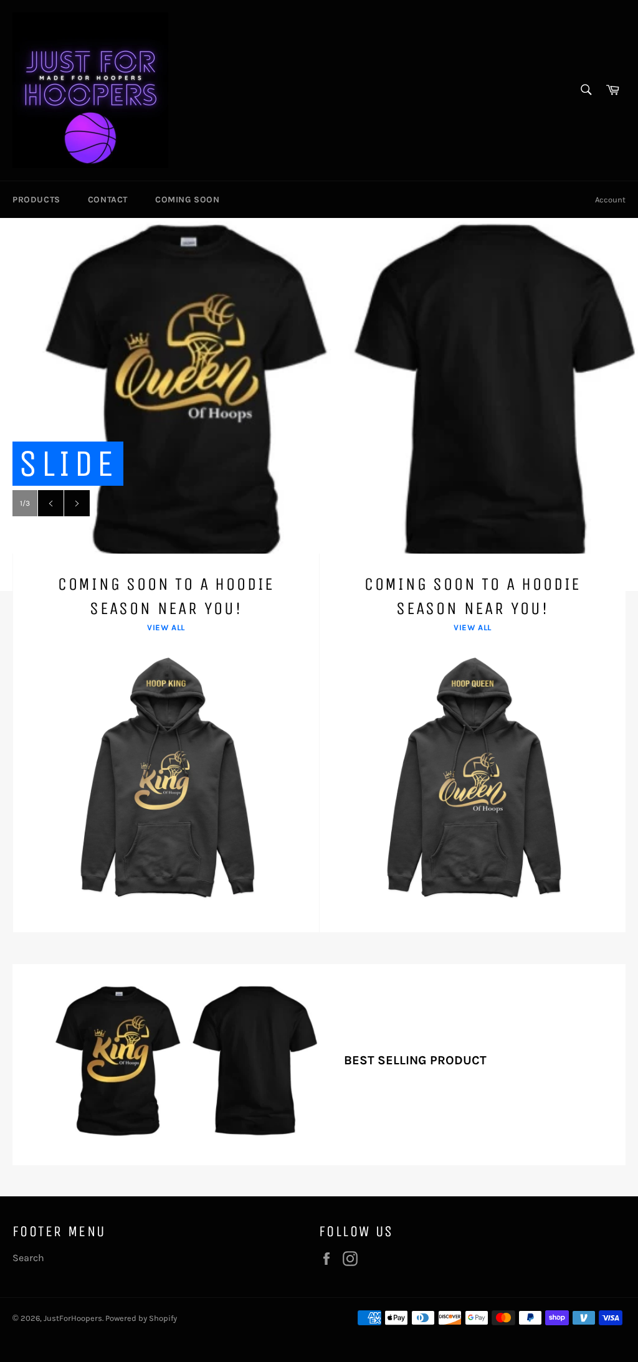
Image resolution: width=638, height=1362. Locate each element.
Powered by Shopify (141, 1318)
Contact (108, 199)
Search (28, 1258)
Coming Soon (187, 199)
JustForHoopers (73, 1318)
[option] (319, 404)
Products (36, 199)
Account (610, 199)
